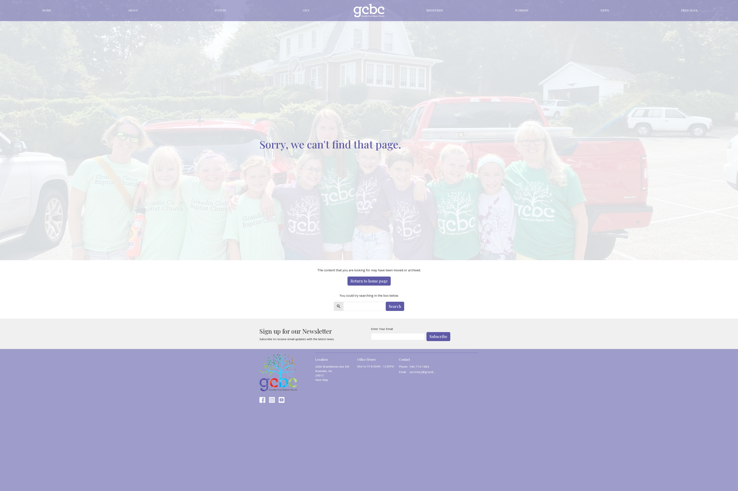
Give (306, 10)
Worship (521, 10)
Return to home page (369, 280)
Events (220, 10)
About (133, 10)
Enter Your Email (382, 329)
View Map (321, 380)
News (604, 10)
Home (46, 10)
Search (395, 306)
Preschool (689, 10)
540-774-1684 (419, 366)
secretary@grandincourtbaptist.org (423, 372)
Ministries (434, 10)
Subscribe (438, 336)
